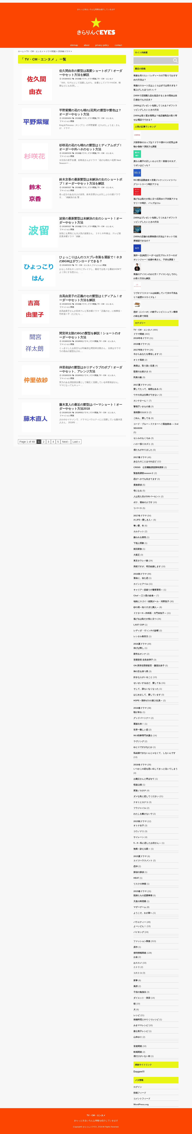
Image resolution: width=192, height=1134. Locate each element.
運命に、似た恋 (141, 578)
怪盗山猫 (138, 784)
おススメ (138, 963)
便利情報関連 (140, 953)
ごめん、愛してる (142, 418)
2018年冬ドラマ (81, 341)
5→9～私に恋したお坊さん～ (147, 843)
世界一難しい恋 (141, 729)
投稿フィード (140, 1093)
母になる (138, 490)
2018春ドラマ (81, 79)
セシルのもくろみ (142, 438)
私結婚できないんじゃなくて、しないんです (155, 753)
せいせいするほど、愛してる (147, 683)
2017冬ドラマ (140, 515)
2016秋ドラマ (140, 574)
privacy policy (102, 45)
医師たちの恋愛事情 (143, 895)
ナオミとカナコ (141, 802)
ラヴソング (139, 741)
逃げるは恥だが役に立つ (145, 619)
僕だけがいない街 (142, 1056)
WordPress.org (141, 1104)
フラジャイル (140, 808)
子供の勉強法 (140, 992)
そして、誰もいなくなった (146, 689)
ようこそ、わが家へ (143, 913)
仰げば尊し (139, 648)
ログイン (138, 1087)
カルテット (139, 531)
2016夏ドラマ (140, 644)
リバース (138, 508)
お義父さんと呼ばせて (144, 779)
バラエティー (140, 922)
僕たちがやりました (143, 450)
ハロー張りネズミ (142, 444)
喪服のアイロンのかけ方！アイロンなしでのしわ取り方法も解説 (156, 276)
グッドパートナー (142, 718)
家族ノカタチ (140, 790)
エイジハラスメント (143, 860)
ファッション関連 (67, 121)
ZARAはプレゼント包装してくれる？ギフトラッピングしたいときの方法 (155, 107)
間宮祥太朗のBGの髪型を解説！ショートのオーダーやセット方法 (90, 335)
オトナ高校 (139, 360)
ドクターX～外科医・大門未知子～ (150, 613)
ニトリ (137, 967)
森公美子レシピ (141, 1031)
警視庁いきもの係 (142, 406)
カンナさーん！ (141, 400)
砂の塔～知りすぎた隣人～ (146, 607)
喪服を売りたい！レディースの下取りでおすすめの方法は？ (156, 77)
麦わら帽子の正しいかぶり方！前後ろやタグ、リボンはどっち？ (156, 163)
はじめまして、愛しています (147, 694)
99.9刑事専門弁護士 (143, 735)
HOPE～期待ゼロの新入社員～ (148, 700)
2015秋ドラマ (140, 821)
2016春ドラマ (140, 708)
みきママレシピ (141, 1025)
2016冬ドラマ (140, 764)
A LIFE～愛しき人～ (143, 520)
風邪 (136, 986)
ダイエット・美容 (142, 998)
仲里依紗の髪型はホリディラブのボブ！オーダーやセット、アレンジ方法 (90, 369)
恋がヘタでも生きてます (145, 479)
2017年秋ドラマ (141, 350)
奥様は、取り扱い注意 (144, 365)
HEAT (136, 878)
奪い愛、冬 (139, 525)
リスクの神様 (140, 884)
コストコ (138, 973)
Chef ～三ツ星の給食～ (145, 595)
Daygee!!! (139, 1071)
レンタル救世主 (141, 636)
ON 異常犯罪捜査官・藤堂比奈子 (149, 665)
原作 (136, 947)
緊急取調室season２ (144, 473)
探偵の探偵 (139, 872)
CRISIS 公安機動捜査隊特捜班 (149, 467)
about (86, 45)
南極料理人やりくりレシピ (146, 1019)
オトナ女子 (139, 825)
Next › (65, 441)
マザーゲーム (140, 907)
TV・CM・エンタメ (105, 79)
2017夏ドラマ (140, 385)
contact (118, 45)
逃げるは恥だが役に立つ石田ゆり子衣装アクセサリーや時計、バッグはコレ (156, 201)
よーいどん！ (140, 926)
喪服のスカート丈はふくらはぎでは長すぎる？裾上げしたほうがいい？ (156, 87)
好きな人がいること (143, 677)
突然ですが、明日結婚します (147, 566)
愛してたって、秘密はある (146, 389)
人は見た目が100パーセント (147, 496)
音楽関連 (138, 1046)
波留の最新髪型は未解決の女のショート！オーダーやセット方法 (90, 220)
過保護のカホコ (141, 412)
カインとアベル (141, 584)
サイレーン (139, 837)
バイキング (139, 932)
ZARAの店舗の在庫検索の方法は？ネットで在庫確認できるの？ (155, 238)
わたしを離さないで (143, 814)
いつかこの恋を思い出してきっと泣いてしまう (156, 769)
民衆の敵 (138, 377)
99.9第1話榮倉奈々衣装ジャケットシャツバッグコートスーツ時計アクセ (155, 182)
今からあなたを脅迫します (146, 354)
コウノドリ (139, 831)
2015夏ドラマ (140, 856)
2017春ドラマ (140, 457)
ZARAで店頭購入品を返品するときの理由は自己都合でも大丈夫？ (155, 97)
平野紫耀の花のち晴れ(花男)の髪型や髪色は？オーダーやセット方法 (90, 112)
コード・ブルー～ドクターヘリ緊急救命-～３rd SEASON (156, 426)
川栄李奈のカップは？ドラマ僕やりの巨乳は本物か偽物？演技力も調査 (156, 144)
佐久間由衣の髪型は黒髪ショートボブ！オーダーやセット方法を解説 (90, 72)
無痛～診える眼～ (142, 849)
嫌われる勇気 (140, 537)
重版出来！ (139, 724)
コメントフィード (142, 1098)
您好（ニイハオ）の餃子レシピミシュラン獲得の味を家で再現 (156, 314)
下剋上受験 (139, 543)
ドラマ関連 (91, 79)
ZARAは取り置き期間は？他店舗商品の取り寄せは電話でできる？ (155, 117)
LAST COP (139, 625)
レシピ (137, 1015)
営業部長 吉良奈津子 (143, 659)
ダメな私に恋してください (146, 796)
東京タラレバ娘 (141, 560)
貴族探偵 (138, 485)
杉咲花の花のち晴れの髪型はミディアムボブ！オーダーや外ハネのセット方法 (90, 147)
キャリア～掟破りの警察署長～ (148, 590)
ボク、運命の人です (143, 502)
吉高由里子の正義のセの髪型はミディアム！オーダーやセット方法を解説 (90, 298)
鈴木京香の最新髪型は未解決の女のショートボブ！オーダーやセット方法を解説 (90, 181)
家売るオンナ (140, 654)
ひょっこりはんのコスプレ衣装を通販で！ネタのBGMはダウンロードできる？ (90, 259)
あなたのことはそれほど (145, 461)
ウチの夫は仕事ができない (146, 395)
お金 (136, 957)
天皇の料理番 (140, 901)
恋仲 (136, 866)
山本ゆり (138, 1037)
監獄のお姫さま (141, 371)
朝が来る (138, 712)
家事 (136, 980)
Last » (76, 441)
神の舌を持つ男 (141, 671)
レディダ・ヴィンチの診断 (146, 630)
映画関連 (138, 1052)
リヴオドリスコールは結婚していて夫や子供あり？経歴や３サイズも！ (156, 295)
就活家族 (138, 549)
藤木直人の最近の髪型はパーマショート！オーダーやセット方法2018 (90, 406)
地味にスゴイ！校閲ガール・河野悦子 (151, 601)
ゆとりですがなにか (143, 747)
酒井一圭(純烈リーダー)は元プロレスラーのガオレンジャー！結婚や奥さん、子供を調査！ (155, 257)
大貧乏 (137, 555)
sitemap (74, 45)
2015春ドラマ (140, 891)
